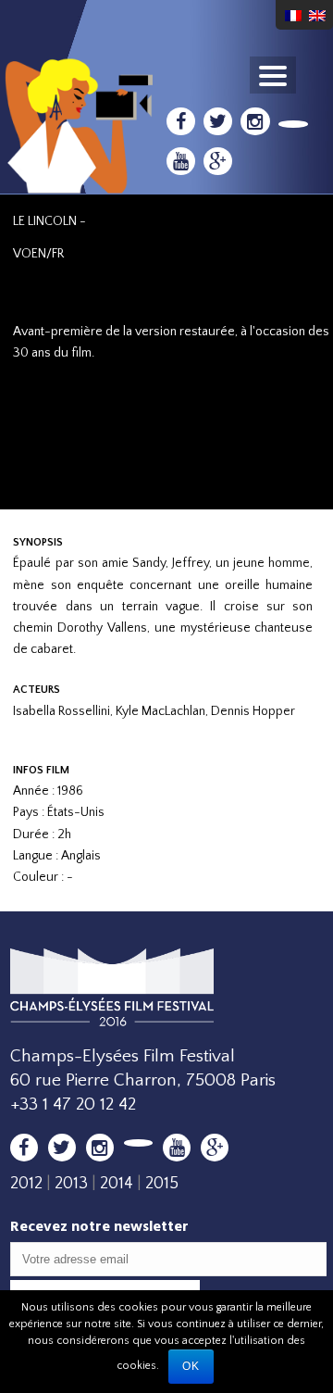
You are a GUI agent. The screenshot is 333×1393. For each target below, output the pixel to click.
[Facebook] (180, 121)
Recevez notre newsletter (99, 1225)
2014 (116, 1183)
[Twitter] (218, 121)
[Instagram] (254, 121)
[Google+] (218, 161)
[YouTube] (180, 161)
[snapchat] (293, 124)
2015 (162, 1183)
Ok (191, 1366)
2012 (26, 1183)
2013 (71, 1183)
